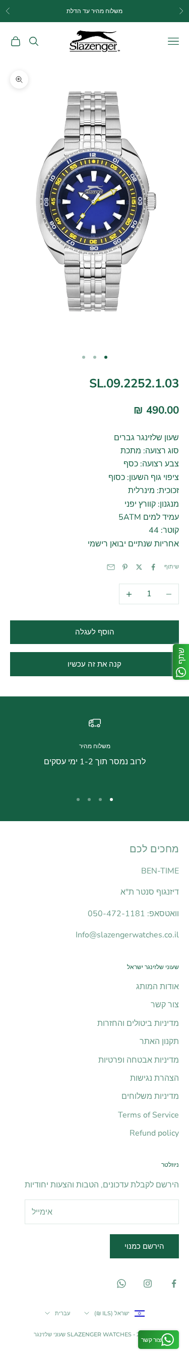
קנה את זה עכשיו (94, 664)
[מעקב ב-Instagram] (148, 1283)
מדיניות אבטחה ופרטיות (138, 1060)
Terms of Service (148, 1115)
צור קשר (165, 1004)
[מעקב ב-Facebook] (174, 1283)
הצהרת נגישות (154, 1078)
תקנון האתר (159, 1041)
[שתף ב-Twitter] (139, 567)
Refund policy (154, 1133)
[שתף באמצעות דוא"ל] (111, 567)
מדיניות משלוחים (150, 1096)
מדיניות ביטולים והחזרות (138, 1023)
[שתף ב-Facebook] (153, 567)
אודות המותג (157, 986)
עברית (62, 1313)
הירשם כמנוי (144, 1246)
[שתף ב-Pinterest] (125, 567)
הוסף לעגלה (94, 632)
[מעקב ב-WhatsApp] (121, 1283)
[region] (94, 749)
